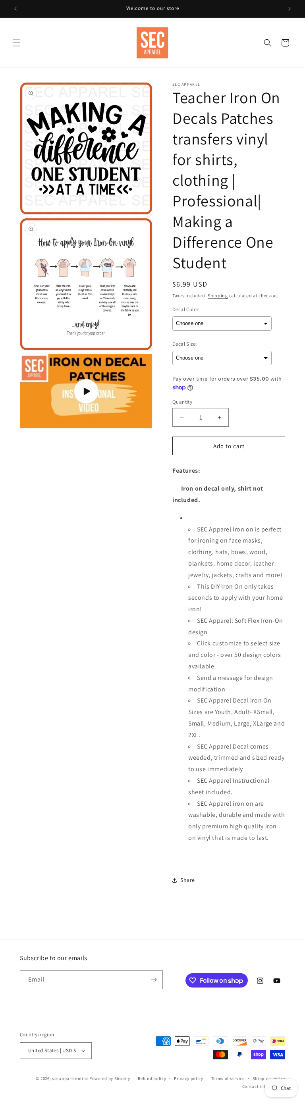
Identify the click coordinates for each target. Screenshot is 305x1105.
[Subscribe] (153, 979)
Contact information (263, 1086)
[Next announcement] (289, 8)
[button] (16, 43)
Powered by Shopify (109, 1078)
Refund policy (152, 1078)
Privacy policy (188, 1078)
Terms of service (228, 1078)
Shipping (218, 295)
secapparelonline (70, 1078)
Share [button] (187, 880)
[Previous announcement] (15, 8)
